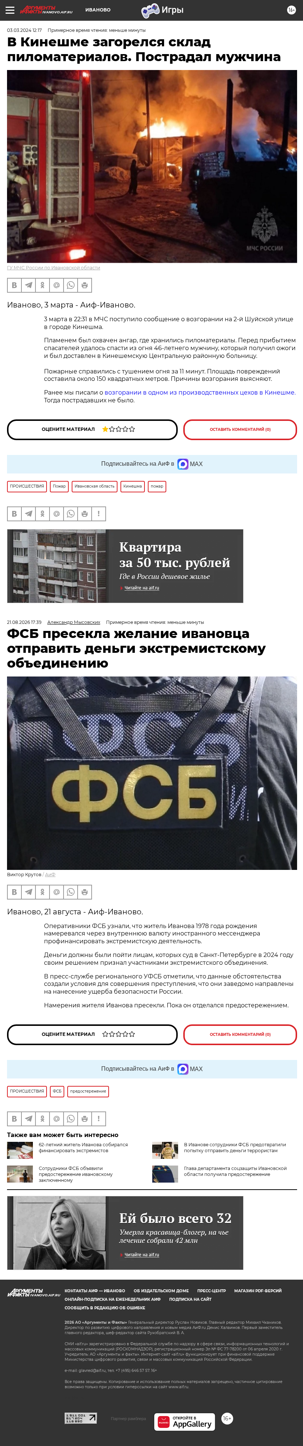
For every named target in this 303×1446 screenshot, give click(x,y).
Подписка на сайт (190, 1299)
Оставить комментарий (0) (240, 429)
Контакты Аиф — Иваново (95, 1291)
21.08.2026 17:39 (24, 622)
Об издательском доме (161, 1291)
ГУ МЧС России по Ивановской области (53, 267)
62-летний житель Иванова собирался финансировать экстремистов (83, 1147)
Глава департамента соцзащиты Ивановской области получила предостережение (235, 1171)
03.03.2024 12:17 (24, 30)
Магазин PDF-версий (258, 1291)
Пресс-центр (211, 1291)
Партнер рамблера (128, 1418)
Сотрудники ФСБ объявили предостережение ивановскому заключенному (76, 1174)
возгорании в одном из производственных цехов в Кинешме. (200, 392)
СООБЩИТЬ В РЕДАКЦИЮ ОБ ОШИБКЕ (105, 1308)
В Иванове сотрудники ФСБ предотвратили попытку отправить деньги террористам (235, 1147)
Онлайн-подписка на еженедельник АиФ (113, 1299)
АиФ (50, 874)
